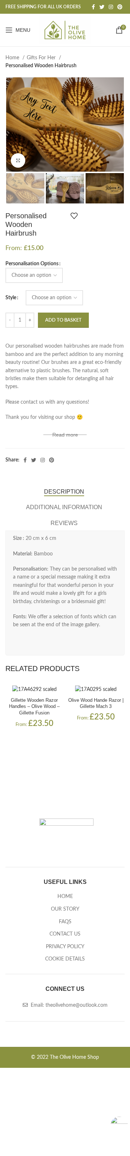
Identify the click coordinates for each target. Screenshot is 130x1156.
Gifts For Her (42, 57)
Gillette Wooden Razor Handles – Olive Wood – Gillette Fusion (34, 706)
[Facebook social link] (93, 7)
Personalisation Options (31, 263)
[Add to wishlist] (74, 215)
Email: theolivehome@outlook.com (68, 1005)
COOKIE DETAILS (65, 959)
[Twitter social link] (102, 7)
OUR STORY (65, 909)
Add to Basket (63, 320)
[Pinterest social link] (120, 7)
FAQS (65, 921)
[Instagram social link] (111, 7)
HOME (65, 896)
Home (13, 57)
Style (10, 297)
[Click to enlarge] (18, 160)
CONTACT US (65, 934)
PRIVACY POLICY (65, 946)
